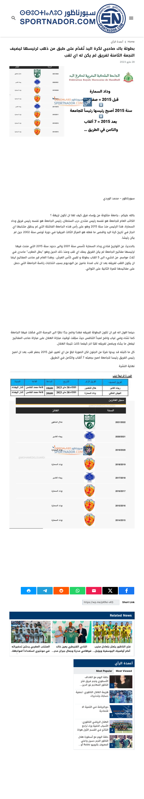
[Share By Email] (94, 590)
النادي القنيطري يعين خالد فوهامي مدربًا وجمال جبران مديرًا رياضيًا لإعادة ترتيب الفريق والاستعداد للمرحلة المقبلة (71, 653)
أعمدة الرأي (117, 41)
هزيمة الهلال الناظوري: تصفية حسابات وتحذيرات (92, 694)
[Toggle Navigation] (132, 18)
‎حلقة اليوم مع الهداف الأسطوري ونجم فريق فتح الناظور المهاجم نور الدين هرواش (94, 683)
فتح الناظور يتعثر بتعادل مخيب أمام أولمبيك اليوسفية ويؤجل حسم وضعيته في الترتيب (112, 651)
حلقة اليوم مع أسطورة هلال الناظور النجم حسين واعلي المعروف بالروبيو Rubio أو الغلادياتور (93, 743)
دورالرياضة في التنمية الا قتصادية (95, 709)
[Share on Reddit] (61, 590)
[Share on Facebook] (126, 590)
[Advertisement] (72, 166)
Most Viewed (124, 671)
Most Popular (104, 671)
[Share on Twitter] (110, 590)
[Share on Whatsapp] (77, 590)
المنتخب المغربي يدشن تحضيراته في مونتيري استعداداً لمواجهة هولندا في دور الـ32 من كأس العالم (31, 653)
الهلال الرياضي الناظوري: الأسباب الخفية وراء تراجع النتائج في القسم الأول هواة (92, 726)
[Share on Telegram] (45, 590)
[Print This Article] (28, 590)
